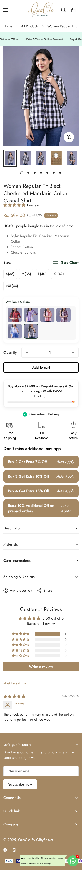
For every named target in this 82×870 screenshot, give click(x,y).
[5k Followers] (14, 850)
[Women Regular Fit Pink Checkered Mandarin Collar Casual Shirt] (47, 315)
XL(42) (59, 273)
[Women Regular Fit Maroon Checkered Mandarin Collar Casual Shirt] (63, 315)
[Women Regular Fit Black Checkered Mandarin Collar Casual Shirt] (31, 331)
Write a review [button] (41, 666)
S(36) (10, 273)
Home (7, 26)
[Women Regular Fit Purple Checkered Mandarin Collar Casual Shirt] (31, 315)
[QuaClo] (41, 10)
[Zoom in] (69, 137)
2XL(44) (12, 286)
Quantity (10, 352)
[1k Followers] (5, 850)
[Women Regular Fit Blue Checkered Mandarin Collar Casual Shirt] (15, 331)
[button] (73, 10)
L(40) (42, 273)
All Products (29, 26)
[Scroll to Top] (73, 845)
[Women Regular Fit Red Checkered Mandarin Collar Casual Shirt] (15, 315)
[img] (14, 696)
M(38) (26, 273)
